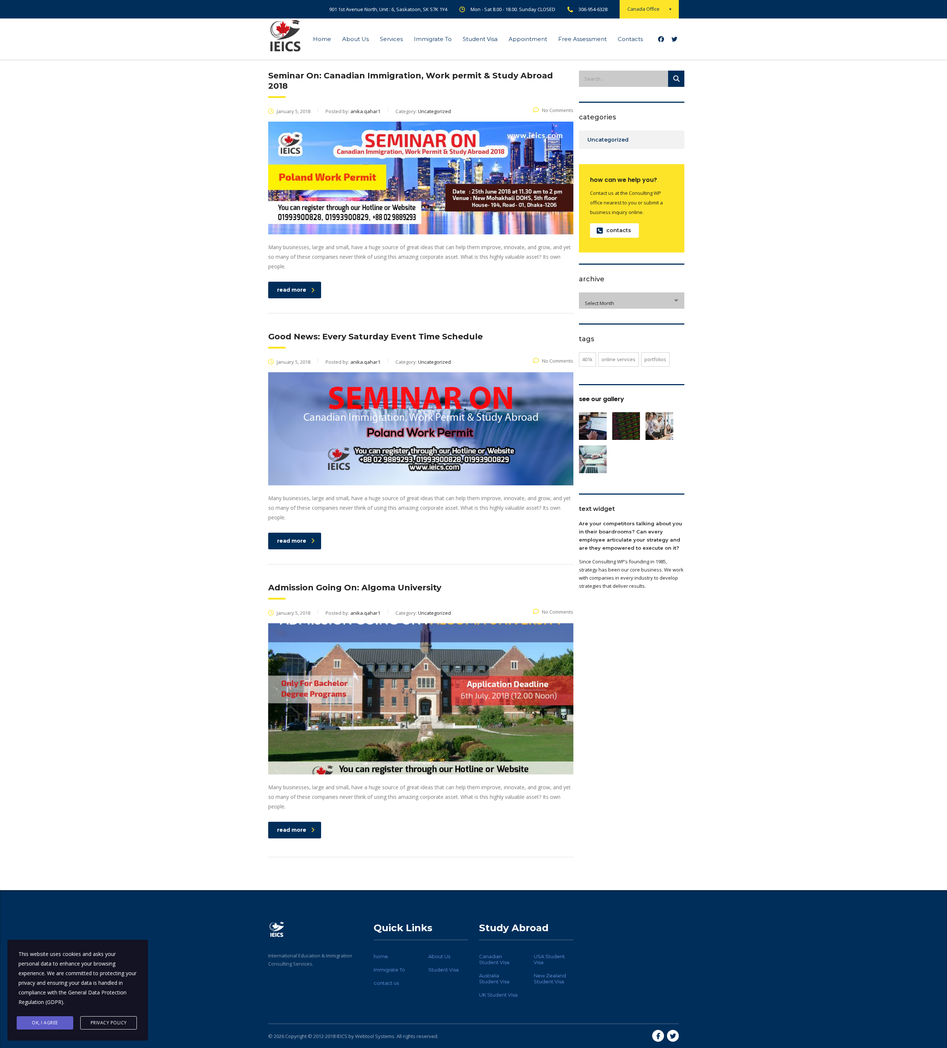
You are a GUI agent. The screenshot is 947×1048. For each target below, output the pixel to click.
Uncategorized (607, 139)
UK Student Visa (498, 995)
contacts (618, 230)
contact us (386, 983)
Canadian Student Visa (494, 959)
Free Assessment (582, 39)
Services (391, 39)
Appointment (528, 39)
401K (587, 359)
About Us (355, 39)
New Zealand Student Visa (550, 978)
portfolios (655, 359)
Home (322, 39)
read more (291, 289)
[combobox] (631, 300)
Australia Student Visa (494, 978)
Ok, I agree (45, 1023)
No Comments (557, 110)
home (381, 956)
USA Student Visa (549, 959)
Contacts (630, 39)
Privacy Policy (109, 1023)
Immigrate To (433, 39)
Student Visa (480, 39)
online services (618, 359)
